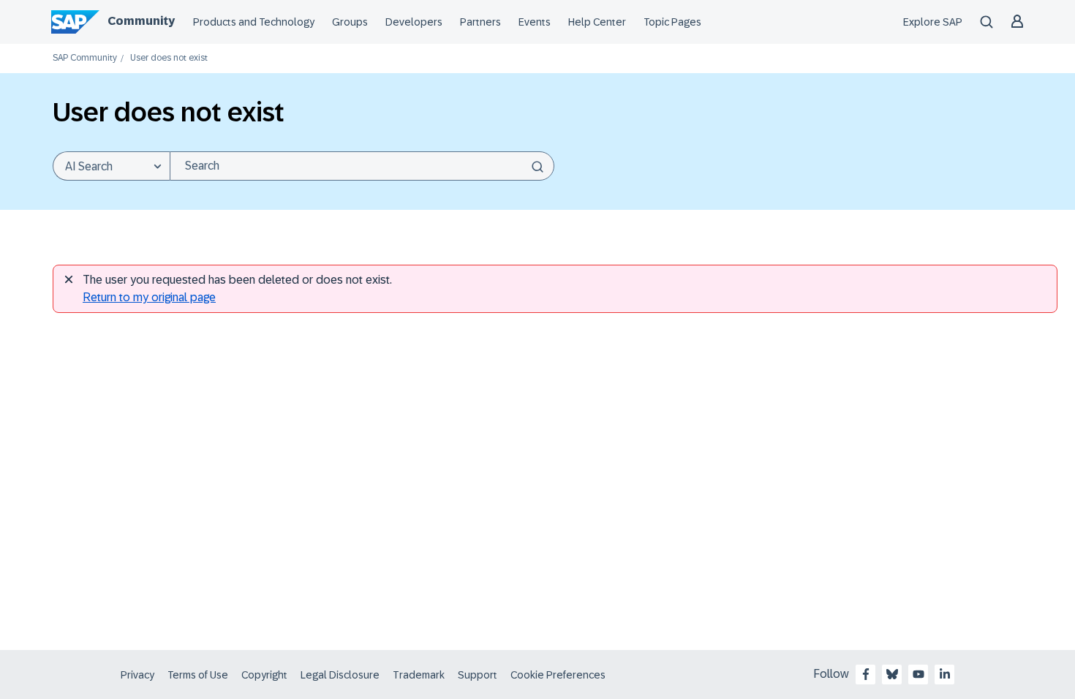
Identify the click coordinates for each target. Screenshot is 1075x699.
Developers (413, 22)
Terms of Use (197, 675)
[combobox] (362, 166)
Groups (350, 22)
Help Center (597, 22)
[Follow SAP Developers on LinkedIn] (945, 674)
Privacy (137, 675)
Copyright (264, 675)
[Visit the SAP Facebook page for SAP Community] (866, 674)
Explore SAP (932, 22)
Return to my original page (149, 297)
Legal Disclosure (340, 675)
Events (534, 22)
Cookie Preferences (558, 675)
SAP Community (85, 58)
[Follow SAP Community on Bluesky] (892, 674)
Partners (480, 22)
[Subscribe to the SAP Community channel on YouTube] (918, 674)
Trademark (419, 675)
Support (477, 675)
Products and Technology (253, 22)
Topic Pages (672, 22)
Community (141, 21)
